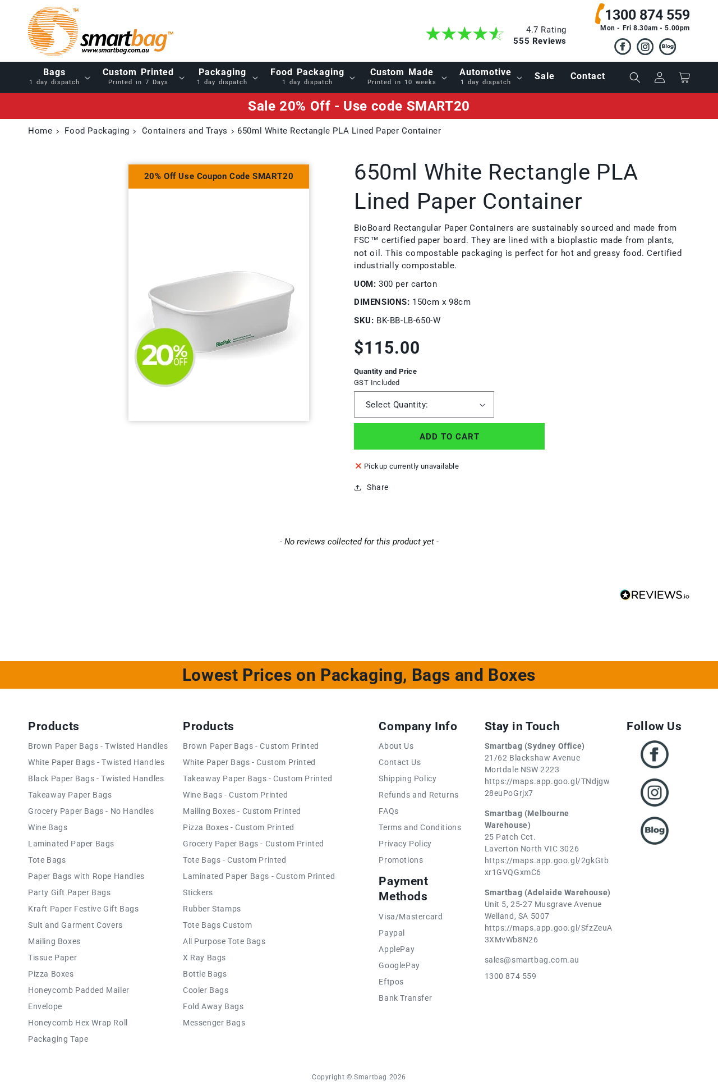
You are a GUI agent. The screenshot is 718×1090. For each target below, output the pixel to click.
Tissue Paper (52, 957)
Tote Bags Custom (217, 924)
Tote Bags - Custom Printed (235, 859)
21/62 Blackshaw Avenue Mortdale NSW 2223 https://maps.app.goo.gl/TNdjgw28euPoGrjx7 (547, 769)
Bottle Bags (205, 973)
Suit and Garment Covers (75, 924)
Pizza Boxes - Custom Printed (238, 827)
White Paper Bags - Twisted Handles (96, 762)
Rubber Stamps (212, 908)
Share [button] (378, 487)
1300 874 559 (647, 15)
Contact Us (400, 762)
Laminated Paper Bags (71, 843)
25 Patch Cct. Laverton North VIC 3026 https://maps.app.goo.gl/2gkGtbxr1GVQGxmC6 (547, 843)
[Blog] (667, 48)
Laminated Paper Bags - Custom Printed (259, 876)
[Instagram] (645, 48)
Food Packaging (307, 76)
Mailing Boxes (54, 941)
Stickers (198, 892)
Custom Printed (138, 76)
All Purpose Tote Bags (224, 941)
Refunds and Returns (418, 794)
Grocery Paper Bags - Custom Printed (253, 843)
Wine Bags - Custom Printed (235, 794)
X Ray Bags (204, 957)
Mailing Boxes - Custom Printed (242, 811)
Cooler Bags (206, 990)
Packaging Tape (58, 1038)
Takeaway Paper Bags (70, 794)
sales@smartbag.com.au (532, 959)
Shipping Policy (407, 778)
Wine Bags (47, 827)
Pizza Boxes (51, 973)
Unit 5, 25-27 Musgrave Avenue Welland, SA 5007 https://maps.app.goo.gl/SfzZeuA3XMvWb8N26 (549, 916)
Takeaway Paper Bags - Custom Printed (258, 778)
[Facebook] (622, 48)
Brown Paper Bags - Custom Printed (251, 745)
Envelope (45, 1006)
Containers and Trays (185, 131)
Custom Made (401, 76)
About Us (396, 745)
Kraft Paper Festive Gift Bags (83, 908)
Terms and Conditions (420, 827)
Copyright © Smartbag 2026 (359, 1077)
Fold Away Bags (213, 1006)
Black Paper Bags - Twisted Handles (96, 778)
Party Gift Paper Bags (69, 892)
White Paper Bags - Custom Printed (249, 762)
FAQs (388, 811)
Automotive (485, 76)
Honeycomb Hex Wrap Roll (78, 1022)
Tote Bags (47, 859)
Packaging (222, 76)
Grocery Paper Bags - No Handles (91, 811)
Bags (54, 76)
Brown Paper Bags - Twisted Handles (98, 745)
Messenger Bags (214, 1022)
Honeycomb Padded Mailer (79, 990)
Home (40, 131)
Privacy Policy (405, 843)
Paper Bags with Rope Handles (86, 876)
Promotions (401, 859)
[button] (58, 77)
